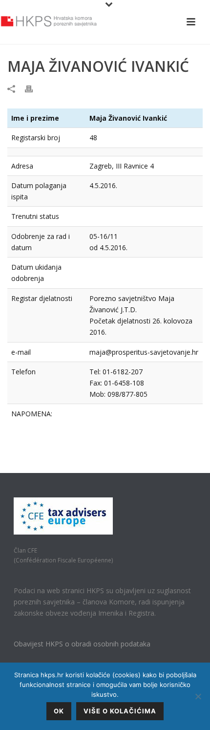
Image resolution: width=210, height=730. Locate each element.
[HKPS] (49, 22)
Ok (59, 711)
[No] (198, 696)
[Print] (33, 88)
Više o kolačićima (120, 711)
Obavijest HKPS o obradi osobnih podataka (82, 643)
